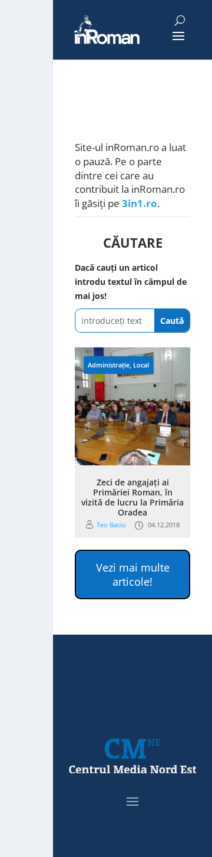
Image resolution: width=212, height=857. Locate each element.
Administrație (109, 364)
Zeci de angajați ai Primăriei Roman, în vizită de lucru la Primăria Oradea (132, 497)
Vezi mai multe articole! (133, 574)
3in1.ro (139, 203)
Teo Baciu (111, 524)
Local (141, 364)
